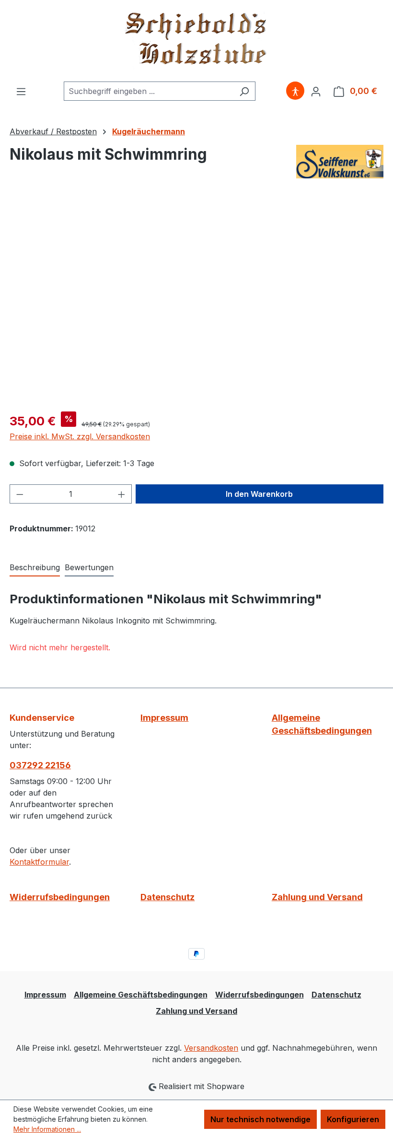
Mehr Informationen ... (47, 1129)
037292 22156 (40, 765)
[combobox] (148, 91)
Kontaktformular (39, 862)
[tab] (35, 567)
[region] (196, 301)
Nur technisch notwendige (260, 1119)
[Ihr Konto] (315, 91)
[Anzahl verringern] (20, 494)
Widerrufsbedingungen (60, 897)
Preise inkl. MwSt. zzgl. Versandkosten (80, 436)
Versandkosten (211, 1048)
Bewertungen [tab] (89, 567)
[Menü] (21, 91)
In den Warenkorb (259, 494)
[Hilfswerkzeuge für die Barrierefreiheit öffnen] (295, 91)
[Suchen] (244, 91)
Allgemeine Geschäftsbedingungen (322, 724)
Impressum (164, 718)
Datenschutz (167, 897)
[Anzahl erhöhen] (122, 494)
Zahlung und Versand (317, 897)
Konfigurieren (353, 1119)
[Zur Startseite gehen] (196, 41)
